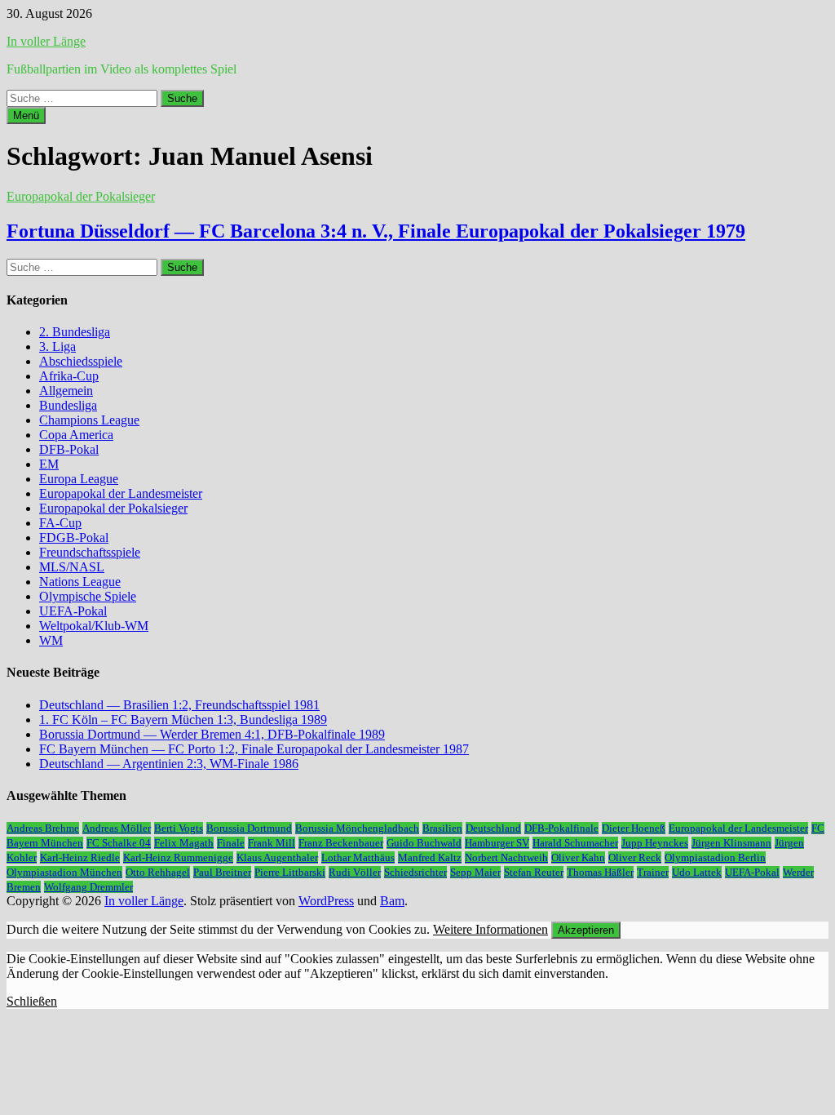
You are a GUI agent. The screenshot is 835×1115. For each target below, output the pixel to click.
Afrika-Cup (69, 376)
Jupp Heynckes (654, 843)
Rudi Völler (355, 872)
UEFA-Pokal (73, 611)
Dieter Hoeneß (633, 828)
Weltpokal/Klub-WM (93, 626)
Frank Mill (271, 843)
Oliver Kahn (578, 857)
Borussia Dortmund (249, 828)
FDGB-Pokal (73, 537)
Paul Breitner (222, 872)
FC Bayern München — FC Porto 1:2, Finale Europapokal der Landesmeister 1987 (254, 749)
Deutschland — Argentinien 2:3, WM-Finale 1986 (168, 764)
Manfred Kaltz (430, 857)
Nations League (80, 582)
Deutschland (493, 828)
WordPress (326, 901)
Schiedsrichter (415, 872)
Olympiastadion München (64, 872)
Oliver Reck (634, 857)
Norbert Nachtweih (506, 857)
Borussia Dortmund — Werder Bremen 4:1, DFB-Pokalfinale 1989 (212, 734)
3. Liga (57, 346)
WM (51, 640)
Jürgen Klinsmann (731, 843)
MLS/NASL (71, 567)
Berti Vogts (178, 828)
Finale (231, 843)
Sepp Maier (475, 872)
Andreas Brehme (43, 828)
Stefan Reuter (533, 872)
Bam (392, 901)
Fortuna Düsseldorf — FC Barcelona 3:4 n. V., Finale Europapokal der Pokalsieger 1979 (376, 231)
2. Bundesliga (74, 332)
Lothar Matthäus (358, 857)
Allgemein (66, 391)
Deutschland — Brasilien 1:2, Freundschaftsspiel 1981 (179, 705)
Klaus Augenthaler (277, 857)
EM (49, 464)
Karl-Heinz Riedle (80, 857)
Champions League (89, 420)
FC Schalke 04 (118, 843)
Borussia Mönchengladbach (357, 828)
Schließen (32, 1001)
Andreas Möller (116, 828)
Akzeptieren (586, 930)
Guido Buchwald (424, 843)
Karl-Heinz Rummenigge (178, 857)
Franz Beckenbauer (340, 843)
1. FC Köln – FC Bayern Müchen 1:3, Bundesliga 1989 (183, 719)
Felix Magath (184, 843)
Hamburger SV (497, 843)
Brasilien (442, 828)
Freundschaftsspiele (89, 552)
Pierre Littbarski (289, 872)
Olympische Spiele (87, 596)
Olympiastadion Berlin (715, 857)
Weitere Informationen (490, 929)
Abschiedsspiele (80, 361)
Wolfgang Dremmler (88, 887)
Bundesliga (68, 405)
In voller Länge (46, 41)
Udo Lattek (697, 872)
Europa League (78, 479)
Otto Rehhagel (158, 872)
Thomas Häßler (600, 872)
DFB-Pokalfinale (561, 828)
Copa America (76, 435)
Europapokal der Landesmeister (120, 493)
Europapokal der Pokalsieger (81, 196)
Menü (26, 115)
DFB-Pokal (69, 449)
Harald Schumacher (575, 843)
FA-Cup (60, 523)
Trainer (653, 872)
